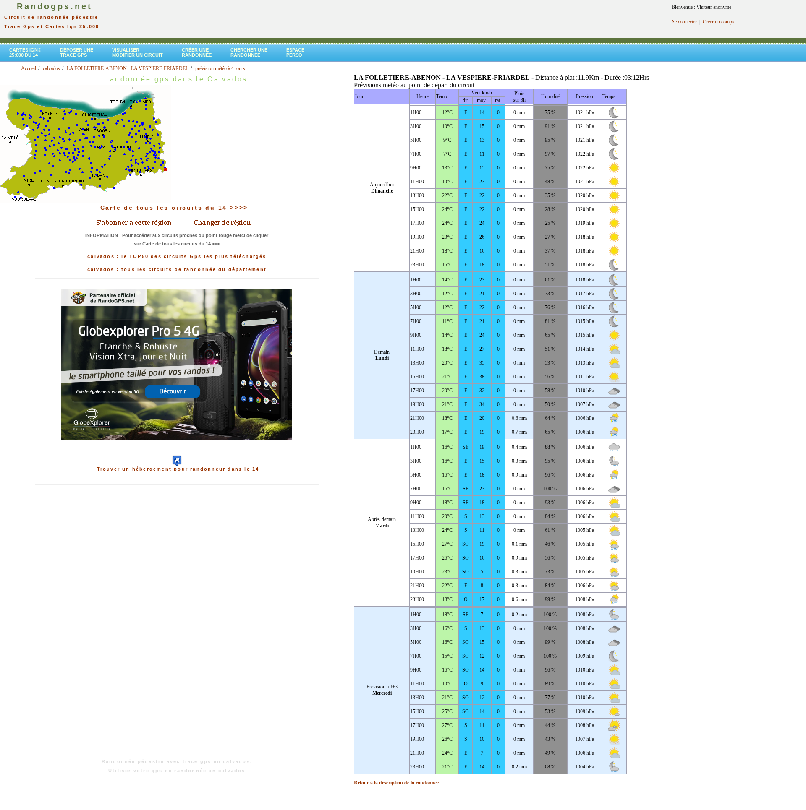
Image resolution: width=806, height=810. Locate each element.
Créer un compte (719, 22)
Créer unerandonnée (197, 52)
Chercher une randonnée (248, 52)
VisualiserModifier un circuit (137, 52)
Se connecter (684, 22)
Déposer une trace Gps (76, 52)
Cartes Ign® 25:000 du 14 (25, 52)
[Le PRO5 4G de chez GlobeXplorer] (176, 446)
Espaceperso (295, 52)
